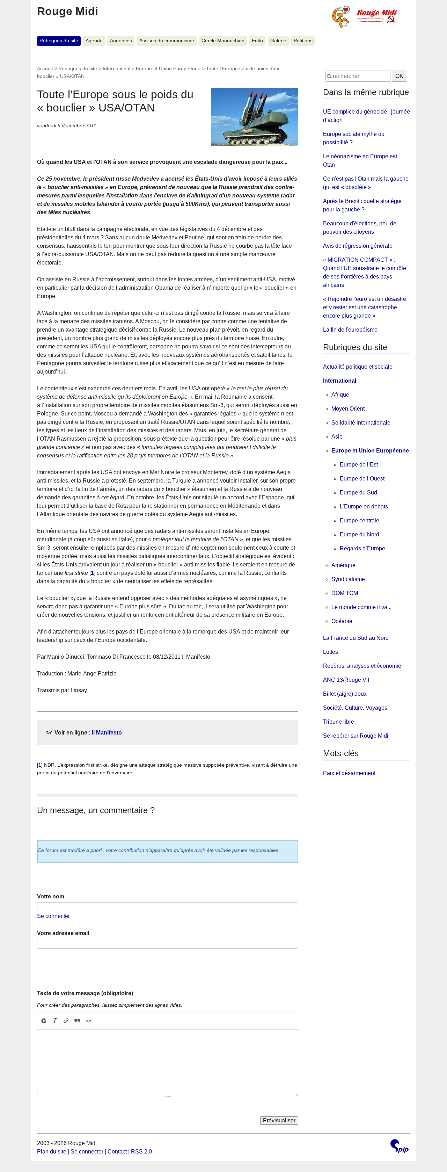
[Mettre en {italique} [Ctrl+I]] (54, 1020)
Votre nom (50, 896)
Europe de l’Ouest (362, 479)
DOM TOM (344, 593)
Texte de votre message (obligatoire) (85, 993)
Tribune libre (338, 722)
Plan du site (51, 1152)
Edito (257, 40)
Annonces (121, 40)
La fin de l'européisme (350, 330)
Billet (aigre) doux (345, 694)
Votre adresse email (63, 933)
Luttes (330, 652)
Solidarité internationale (360, 423)
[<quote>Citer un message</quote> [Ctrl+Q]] (77, 1020)
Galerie (278, 40)
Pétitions (303, 40)
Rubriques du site (58, 40)
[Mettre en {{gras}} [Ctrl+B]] (43, 1020)
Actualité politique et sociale (358, 367)
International (116, 68)
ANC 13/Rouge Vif (346, 680)
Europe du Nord (359, 534)
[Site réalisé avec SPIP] (399, 1147)
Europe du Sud (358, 492)
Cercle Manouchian (222, 40)
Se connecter (53, 916)
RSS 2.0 (141, 1152)
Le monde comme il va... (361, 607)
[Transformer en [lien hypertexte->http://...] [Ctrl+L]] (66, 1020)
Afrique (340, 395)
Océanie (341, 621)
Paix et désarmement (349, 773)
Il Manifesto (107, 733)
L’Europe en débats (364, 506)
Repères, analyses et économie (362, 666)
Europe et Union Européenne (168, 68)
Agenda (94, 40)
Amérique (343, 565)
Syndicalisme (348, 579)
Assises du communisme (166, 40)
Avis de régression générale (358, 246)
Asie (337, 437)
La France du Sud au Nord (356, 638)
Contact (117, 1152)
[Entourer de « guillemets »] (88, 1020)
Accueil (45, 68)
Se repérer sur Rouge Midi (355, 736)
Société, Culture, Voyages (355, 708)
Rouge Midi (67, 11)
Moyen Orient (348, 409)
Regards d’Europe (362, 548)
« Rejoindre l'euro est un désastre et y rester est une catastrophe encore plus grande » (364, 307)
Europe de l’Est (359, 465)
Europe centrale (359, 520)
